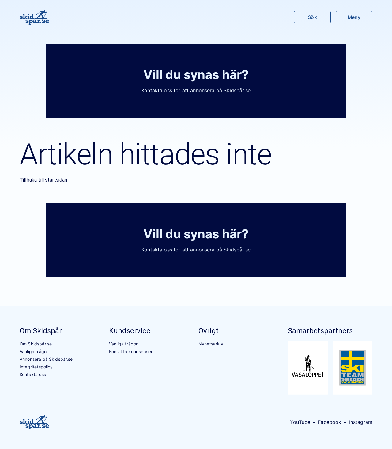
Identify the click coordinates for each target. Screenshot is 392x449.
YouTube (300, 422)
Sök (312, 17)
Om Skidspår (41, 330)
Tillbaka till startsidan (43, 180)
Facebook (329, 422)
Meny (354, 17)
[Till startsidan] (34, 17)
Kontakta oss (33, 374)
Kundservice (129, 330)
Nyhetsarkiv (210, 343)
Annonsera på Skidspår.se (46, 359)
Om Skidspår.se (36, 343)
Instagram (360, 422)
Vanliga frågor (34, 351)
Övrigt (208, 330)
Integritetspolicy (36, 366)
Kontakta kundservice (131, 351)
